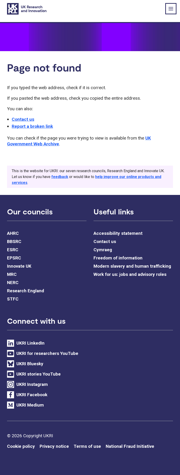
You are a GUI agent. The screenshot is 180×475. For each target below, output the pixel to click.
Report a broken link (32, 126)
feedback (59, 177)
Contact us (23, 119)
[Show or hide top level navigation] (170, 8)
